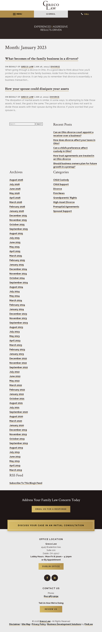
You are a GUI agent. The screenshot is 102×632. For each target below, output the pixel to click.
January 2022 (16, 394)
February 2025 (17, 260)
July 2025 (14, 238)
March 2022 (15, 385)
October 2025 (17, 224)
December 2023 (18, 313)
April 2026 (14, 197)
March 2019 (15, 470)
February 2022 (17, 389)
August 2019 (16, 447)
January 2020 (16, 425)
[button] (17, 14)
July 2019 (14, 452)
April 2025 (14, 251)
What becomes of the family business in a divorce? (41, 58)
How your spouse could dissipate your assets (37, 89)
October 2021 (16, 398)
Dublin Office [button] (51, 566)
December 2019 (18, 430)
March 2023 (15, 345)
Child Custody (61, 180)
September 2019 (18, 443)
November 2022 (18, 363)
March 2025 (15, 255)
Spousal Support (62, 211)
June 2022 (14, 376)
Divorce (55, 67)
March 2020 (15, 421)
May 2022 (14, 380)
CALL (86, 14)
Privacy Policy (39, 624)
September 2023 (18, 322)
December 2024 (18, 269)
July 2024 (14, 291)
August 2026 (16, 180)
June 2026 (15, 188)
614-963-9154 (51, 596)
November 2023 (18, 318)
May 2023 (14, 336)
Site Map (26, 624)
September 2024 (18, 282)
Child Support (61, 184)
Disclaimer (14, 624)
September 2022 (18, 367)
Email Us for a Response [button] (51, 509)
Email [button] (52, 14)
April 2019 (14, 465)
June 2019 (14, 456)
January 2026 (16, 211)
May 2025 (14, 247)
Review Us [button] (51, 609)
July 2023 (14, 331)
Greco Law (27, 67)
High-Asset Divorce (64, 202)
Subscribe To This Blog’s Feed (25, 483)
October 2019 (17, 438)
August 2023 (16, 327)
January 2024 (16, 309)
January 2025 (16, 264)
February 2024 (17, 305)
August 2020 (16, 416)
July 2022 (14, 371)
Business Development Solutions (64, 624)
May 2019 (14, 461)
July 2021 (14, 407)
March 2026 (15, 202)
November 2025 (18, 220)
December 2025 (18, 215)
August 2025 (16, 233)
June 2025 (14, 242)
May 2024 (14, 296)
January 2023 (16, 354)
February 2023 (17, 349)
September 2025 (18, 229)
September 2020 (18, 412)
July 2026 (14, 184)
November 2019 (18, 434)
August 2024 (16, 287)
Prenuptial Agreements (66, 206)
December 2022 (18, 358)
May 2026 (14, 193)
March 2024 (15, 300)
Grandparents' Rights (65, 197)
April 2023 (14, 340)
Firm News (59, 193)
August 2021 (16, 403)
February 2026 (17, 206)
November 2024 (18, 273)
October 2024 (17, 278)
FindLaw (88, 624)
